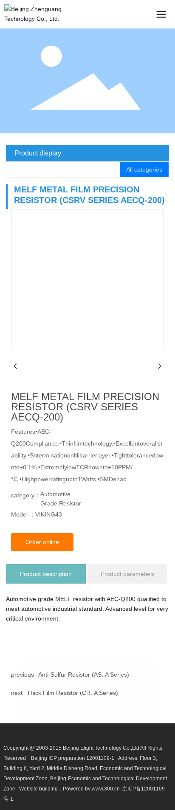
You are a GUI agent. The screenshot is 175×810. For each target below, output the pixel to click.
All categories (144, 169)
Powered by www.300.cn (91, 789)
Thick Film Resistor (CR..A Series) (72, 692)
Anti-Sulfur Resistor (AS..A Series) (83, 674)
